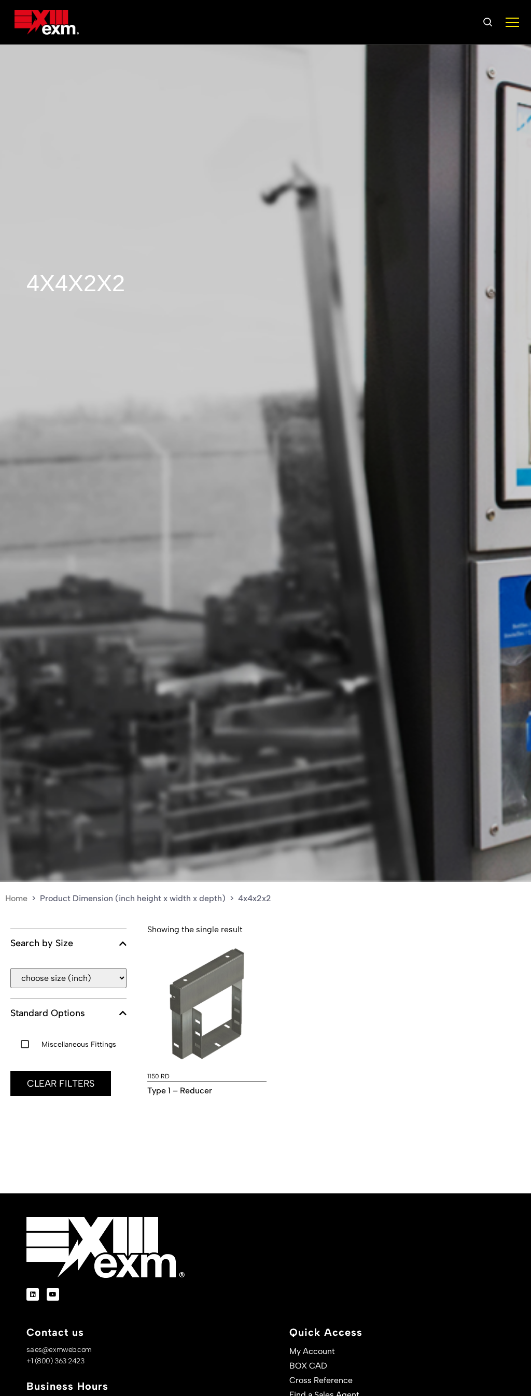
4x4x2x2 (75, 283)
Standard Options (47, 1013)
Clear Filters (60, 1083)
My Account (312, 1351)
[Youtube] (53, 1294)
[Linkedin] (32, 1294)
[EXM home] (46, 22)
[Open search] (487, 22)
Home (16, 898)
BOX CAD (308, 1366)
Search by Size (41, 943)
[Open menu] (512, 22)
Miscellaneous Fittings (78, 1044)
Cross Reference (321, 1380)
